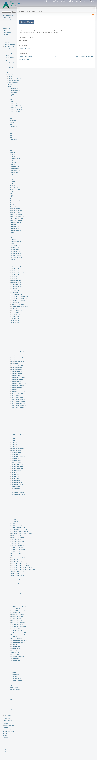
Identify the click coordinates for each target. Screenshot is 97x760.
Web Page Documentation (8, 37)
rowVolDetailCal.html (12, 515)
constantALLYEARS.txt (12, 290)
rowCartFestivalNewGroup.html (12, 347)
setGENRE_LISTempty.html (12, 561)
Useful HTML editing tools (9, 44)
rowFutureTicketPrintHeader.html (12, 403)
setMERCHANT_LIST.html (12, 573)
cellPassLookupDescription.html (12, 264)
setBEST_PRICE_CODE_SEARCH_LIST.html (12, 531)
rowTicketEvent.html (12, 490)
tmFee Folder (11, 136)
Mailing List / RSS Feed (80, 1)
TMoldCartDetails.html (11, 185)
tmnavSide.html (11, 181)
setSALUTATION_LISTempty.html (12, 610)
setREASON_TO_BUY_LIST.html (12, 604)
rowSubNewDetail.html (12, 470)
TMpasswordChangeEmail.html (11, 208)
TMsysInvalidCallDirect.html (11, 251)
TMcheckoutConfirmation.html (11, 107)
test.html (8, 692)
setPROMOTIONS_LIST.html (12, 596)
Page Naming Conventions (7, 42)
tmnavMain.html (11, 179)
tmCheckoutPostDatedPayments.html (12, 642)
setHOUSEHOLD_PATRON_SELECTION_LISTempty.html (12, 569)
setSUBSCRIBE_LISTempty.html (12, 614)
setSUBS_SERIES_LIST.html (12, 616)
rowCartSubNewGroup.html (12, 365)
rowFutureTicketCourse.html (12, 393)
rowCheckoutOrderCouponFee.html (12, 377)
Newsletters (5, 737)
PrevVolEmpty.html (12, 332)
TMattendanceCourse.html (11, 143)
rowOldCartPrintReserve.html (12, 440)
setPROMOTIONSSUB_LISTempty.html (12, 594)
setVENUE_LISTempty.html (12, 630)
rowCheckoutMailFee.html (12, 375)
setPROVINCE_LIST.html (12, 600)
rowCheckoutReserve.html (12, 387)
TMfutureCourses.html (11, 147)
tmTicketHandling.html (12, 668)
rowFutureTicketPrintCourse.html (12, 399)
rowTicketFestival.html (12, 506)
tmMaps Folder (11, 175)
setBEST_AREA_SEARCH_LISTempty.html (12, 529)
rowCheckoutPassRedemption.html (12, 383)
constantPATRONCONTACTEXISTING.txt (12, 296)
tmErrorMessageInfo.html (12, 308)
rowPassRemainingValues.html (12, 448)
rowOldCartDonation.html (12, 413)
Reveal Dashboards (7, 32)
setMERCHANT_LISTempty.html (12, 575)
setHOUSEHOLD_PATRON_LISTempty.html (12, 565)
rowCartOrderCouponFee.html (12, 351)
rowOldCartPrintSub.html (12, 442)
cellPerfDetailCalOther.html (12, 270)
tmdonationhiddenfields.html (12, 310)
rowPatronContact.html (12, 452)
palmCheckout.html (12, 322)
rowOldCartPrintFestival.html (12, 432)
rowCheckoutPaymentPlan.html (12, 385)
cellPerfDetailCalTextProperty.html (12, 272)
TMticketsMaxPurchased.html (11, 680)
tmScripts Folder (11, 233)
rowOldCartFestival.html (12, 415)
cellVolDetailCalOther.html (12, 278)
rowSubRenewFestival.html (12, 480)
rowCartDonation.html (12, 343)
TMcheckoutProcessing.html (11, 115)
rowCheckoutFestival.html (12, 373)
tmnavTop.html (11, 183)
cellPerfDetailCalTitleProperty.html (12, 274)
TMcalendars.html (11, 92)
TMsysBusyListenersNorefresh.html (11, 78)
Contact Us (70, 1)
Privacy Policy (91, 1)
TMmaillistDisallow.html (11, 166)
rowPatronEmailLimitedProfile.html (12, 456)
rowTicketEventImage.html (12, 500)
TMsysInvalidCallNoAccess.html (11, 253)
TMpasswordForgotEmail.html (11, 214)
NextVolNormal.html (12, 318)
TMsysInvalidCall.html (11, 249)
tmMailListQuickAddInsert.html (12, 656)
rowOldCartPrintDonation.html (12, 430)
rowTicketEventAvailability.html (12, 492)
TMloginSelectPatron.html (11, 158)
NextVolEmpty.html (12, 316)
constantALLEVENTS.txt (12, 280)
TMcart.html (11, 101)
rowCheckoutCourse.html (12, 369)
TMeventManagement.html (11, 145)
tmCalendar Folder (11, 95)
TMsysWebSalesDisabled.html (11, 257)
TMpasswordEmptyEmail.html (11, 210)
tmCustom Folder (11, 123)
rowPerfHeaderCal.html (12, 460)
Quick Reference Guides (8, 19)
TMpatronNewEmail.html (11, 226)
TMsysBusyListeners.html (11, 76)
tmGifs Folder (11, 150)
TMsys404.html (11, 243)
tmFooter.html (12, 650)
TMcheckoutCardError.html (11, 105)
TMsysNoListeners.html (11, 82)
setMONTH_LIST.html (12, 577)
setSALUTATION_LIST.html (12, 608)
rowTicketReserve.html (12, 513)
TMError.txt (11, 130)
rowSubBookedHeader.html (12, 466)
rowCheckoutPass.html (12, 381)
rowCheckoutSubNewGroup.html (12, 391)
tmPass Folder (11, 196)
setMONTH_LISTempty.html (12, 579)
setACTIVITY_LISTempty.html (12, 525)
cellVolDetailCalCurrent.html (12, 276)
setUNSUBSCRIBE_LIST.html (12, 624)
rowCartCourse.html (12, 340)
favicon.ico (9, 694)
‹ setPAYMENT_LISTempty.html (26, 56)
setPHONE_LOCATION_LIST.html (12, 589)
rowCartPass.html (12, 355)
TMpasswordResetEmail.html (11, 220)
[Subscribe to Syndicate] (93, 14)
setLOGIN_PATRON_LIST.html (12, 571)
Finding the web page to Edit (10, 51)
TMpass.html (11, 198)
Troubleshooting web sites (9, 729)
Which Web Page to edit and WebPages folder (9, 47)
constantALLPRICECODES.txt (12, 284)
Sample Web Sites (8, 39)
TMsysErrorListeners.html (11, 80)
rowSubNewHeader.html (12, 472)
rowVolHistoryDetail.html (12, 519)
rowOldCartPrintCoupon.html (12, 427)
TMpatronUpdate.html (11, 228)
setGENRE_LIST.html (12, 559)
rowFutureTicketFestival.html (12, 395)
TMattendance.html (11, 88)
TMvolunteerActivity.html (11, 689)
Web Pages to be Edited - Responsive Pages (10, 62)
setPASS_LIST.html (12, 581)
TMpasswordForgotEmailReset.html (11, 216)
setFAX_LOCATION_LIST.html (12, 555)
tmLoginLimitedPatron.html (12, 654)
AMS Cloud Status (46, 1)
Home (20, 7)
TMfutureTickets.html (11, 139)
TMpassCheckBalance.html (11, 204)
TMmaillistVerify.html (11, 172)
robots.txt (9, 703)
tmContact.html (12, 644)
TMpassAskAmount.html (11, 200)
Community (63, 1)
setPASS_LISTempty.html (12, 583)
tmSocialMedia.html (12, 666)
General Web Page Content (10, 54)
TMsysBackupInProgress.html (11, 245)
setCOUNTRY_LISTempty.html (12, 545)
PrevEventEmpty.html (12, 328)
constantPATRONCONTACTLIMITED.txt (12, 298)
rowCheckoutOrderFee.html (12, 379)
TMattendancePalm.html (11, 90)
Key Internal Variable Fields (10, 58)
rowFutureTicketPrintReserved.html (12, 405)
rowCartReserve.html (12, 359)
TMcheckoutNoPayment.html (11, 113)
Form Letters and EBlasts (8, 26)
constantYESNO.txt (12, 302)
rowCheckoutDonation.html (12, 371)
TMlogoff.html (11, 160)
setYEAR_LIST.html (12, 636)
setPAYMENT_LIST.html (12, 585)
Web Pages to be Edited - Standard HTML (9, 67)
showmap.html (10, 705)
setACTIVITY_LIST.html (12, 523)
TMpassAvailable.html (11, 202)
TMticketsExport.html (11, 676)
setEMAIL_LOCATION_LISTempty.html (12, 549)
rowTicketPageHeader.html (12, 510)
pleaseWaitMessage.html (12, 326)
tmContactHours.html (12, 646)
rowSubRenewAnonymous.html (12, 478)
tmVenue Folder (11, 685)
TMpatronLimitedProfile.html (11, 222)
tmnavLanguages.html (12, 660)
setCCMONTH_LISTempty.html (12, 541)
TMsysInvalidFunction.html (11, 255)
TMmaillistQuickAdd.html (11, 168)
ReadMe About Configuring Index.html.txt (10, 700)
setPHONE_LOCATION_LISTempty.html (12, 591)
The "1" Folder (10, 74)
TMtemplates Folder (11, 260)
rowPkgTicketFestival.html (12, 462)
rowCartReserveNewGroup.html (12, 361)
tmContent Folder (11, 118)
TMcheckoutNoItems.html (11, 111)
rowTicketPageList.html (12, 512)
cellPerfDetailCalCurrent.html (12, 268)
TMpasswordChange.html (11, 206)
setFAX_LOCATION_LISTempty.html (12, 557)
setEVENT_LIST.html (12, 551)
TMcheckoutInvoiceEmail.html (11, 109)
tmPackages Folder (11, 192)
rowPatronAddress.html (12, 450)
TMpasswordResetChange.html (11, 218)
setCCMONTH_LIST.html (12, 539)
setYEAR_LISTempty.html (12, 638)
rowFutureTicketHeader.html (12, 397)
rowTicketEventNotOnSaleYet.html (12, 504)
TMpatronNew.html (11, 224)
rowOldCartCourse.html (12, 411)
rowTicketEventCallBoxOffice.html (12, 494)
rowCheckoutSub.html (12, 389)
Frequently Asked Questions (8, 731)
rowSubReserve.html (12, 486)
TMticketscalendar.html (11, 674)
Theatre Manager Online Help (9, 24)
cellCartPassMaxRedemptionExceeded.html (12, 262)
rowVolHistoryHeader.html (12, 521)
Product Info (55, 1)
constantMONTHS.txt (12, 292)
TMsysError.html (10, 711)
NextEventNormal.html (12, 314)
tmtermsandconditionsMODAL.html (12, 662)
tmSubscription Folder (11, 236)
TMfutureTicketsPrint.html (11, 141)
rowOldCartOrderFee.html (12, 423)
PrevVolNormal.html (12, 334)
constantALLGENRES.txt (12, 282)
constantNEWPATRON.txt (12, 294)
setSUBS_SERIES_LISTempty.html (12, 618)
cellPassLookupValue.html (12, 266)
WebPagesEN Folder (11, 85)
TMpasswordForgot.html (11, 212)
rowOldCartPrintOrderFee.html (12, 436)
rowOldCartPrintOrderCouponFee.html (12, 434)
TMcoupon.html (11, 120)
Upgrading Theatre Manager (9, 17)
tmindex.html (11, 154)
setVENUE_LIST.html (12, 628)
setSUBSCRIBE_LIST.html (12, 612)
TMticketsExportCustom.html (11, 678)
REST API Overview (7, 34)
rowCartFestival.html (12, 345)
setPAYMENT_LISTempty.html (12, 587)
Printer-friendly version (24, 59)
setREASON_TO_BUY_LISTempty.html (12, 606)
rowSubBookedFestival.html (12, 464)
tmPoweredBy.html (12, 664)
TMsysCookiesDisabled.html (11, 247)
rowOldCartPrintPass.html (12, 438)
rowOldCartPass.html (12, 425)
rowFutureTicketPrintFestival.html (12, 401)
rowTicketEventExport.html (12, 496)
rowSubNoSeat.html (12, 476)
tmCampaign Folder (11, 98)
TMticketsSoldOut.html (11, 682)
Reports (4, 30)
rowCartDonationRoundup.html (12, 304)
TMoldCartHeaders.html (11, 189)
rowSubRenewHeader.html (12, 482)
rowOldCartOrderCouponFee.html (12, 421)
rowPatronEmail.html (12, 454)
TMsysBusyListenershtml (10, 709)
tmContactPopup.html (12, 648)
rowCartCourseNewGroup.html (12, 341)
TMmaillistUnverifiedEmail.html (11, 170)
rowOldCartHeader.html (12, 417)
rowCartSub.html (12, 363)
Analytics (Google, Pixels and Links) (9, 726)
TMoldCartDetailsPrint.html (11, 187)
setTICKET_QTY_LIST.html (12, 620)
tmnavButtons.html (12, 658)
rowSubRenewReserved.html (12, 484)
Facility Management (7, 28)
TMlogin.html (11, 156)
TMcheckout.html (11, 103)
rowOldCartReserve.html (12, 444)
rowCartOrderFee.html (12, 353)
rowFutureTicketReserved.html (12, 407)
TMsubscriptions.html (11, 239)
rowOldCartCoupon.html (12, 409)
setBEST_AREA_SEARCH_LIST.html (12, 527)
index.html (9, 696)
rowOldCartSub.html (12, 446)
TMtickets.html (11, 672)
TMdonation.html (11, 126)
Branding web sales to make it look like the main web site (9, 722)
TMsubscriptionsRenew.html (11, 241)
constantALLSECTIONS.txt (12, 286)
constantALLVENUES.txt (12, 288)
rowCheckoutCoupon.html (12, 367)
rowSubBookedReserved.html (12, 468)
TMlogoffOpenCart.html (11, 162)
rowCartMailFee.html (12, 349)
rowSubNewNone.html (12, 474)
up (55, 56)
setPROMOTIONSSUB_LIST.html (12, 593)
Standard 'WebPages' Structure (10, 72)
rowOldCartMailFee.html (12, 419)
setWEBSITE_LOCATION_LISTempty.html (12, 634)
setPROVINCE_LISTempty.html (12, 602)
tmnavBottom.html (11, 177)
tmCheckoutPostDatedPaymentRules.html (12, 640)
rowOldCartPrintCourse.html (12, 428)
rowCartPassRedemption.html (12, 357)
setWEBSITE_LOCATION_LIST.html (12, 632)
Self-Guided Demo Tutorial (8, 21)
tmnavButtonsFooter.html (12, 670)
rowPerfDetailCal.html (12, 458)
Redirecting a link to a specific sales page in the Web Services (9, 717)
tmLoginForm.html (12, 652)
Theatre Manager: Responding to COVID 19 (9, 734)
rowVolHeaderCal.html (12, 517)
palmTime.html (12, 324)
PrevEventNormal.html (12, 330)
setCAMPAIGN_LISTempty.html (12, 537)
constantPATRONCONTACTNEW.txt (12, 300)
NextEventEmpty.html (12, 312)
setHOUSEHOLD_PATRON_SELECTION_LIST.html (12, 567)
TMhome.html (11, 152)
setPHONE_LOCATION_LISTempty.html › (84, 56)
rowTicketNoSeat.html (12, 508)
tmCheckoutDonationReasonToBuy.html (12, 306)
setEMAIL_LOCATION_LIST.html (12, 547)
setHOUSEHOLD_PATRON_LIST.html (12, 563)
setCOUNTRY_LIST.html (12, 543)
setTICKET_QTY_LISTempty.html (12, 622)
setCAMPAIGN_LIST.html (12, 535)
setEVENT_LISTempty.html (12, 553)
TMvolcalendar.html (11, 687)
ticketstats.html (10, 707)
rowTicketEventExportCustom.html (12, 498)
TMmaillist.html (11, 164)
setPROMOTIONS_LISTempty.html (12, 598)
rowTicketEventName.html (12, 502)
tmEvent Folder (11, 133)
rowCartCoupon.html (12, 338)
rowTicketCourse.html (12, 488)
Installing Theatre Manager (8, 15)
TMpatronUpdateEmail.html (11, 230)
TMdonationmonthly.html (11, 128)
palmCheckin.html (12, 320)
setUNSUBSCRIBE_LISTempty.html (12, 626)
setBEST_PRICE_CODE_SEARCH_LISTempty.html (12, 533)
